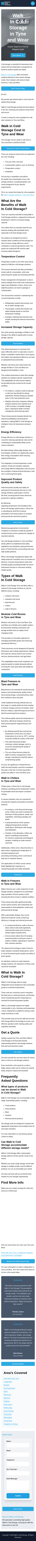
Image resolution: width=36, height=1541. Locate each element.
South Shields (9, 1411)
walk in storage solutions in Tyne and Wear (18, 195)
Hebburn (7, 1401)
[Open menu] (33, 3)
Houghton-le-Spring (11, 1424)
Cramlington (17, 1255)
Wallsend (7, 1398)
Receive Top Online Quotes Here (18, 1261)
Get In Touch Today (18, 88)
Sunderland (8, 1421)
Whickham (7, 1395)
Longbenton (21, 1253)
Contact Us (18, 874)
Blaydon (30, 1253)
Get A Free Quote (18, 1364)
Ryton (6, 1391)
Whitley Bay (8, 1408)
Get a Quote (17, 55)
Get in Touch (18, 522)
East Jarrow (8, 1404)
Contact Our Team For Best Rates (18, 148)
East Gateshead (7, 1255)
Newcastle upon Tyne (9, 1253)
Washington (8, 1417)
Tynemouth (8, 1414)
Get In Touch (18, 1509)
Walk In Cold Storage (8, 75)
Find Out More (18, 343)
